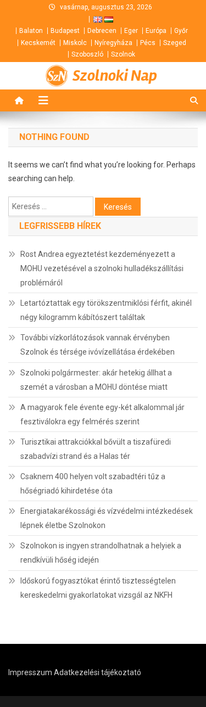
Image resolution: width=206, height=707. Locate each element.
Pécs (147, 43)
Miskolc (75, 43)
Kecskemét (38, 43)
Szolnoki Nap (115, 75)
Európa (156, 31)
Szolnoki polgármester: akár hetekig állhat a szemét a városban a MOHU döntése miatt (96, 379)
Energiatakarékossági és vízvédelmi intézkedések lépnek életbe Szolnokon (106, 518)
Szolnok (123, 54)
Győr (181, 31)
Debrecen (101, 31)
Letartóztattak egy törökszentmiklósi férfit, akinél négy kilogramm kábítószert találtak (106, 310)
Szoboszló (87, 54)
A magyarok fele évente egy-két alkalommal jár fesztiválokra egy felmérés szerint (102, 414)
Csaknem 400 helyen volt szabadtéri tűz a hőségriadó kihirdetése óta (92, 483)
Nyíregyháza (113, 43)
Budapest (65, 31)
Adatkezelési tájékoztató (97, 672)
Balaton (31, 31)
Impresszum (30, 672)
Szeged (174, 43)
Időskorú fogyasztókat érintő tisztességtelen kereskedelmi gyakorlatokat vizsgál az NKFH (98, 587)
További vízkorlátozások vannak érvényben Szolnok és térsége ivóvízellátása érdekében (97, 344)
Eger (131, 31)
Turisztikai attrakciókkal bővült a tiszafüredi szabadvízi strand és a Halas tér (95, 449)
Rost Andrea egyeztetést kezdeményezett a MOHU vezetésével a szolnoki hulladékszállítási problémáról (101, 268)
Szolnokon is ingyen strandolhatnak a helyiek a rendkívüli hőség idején (100, 552)
